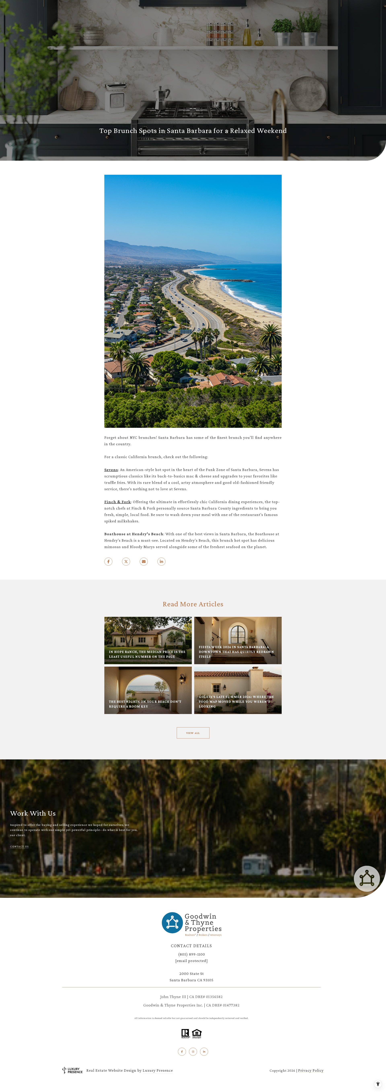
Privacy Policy (311, 1070)
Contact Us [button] (19, 846)
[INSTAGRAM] (193, 1052)
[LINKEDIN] (204, 1052)
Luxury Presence (158, 1070)
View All (193, 732)
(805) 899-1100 (191, 954)
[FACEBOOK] (182, 1052)
